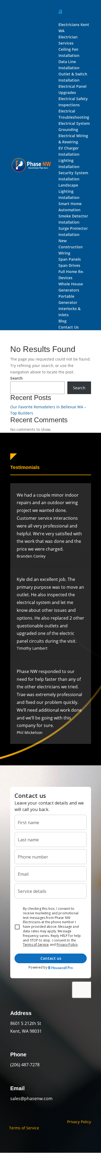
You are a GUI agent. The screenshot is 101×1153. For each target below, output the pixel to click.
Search (16, 378)
